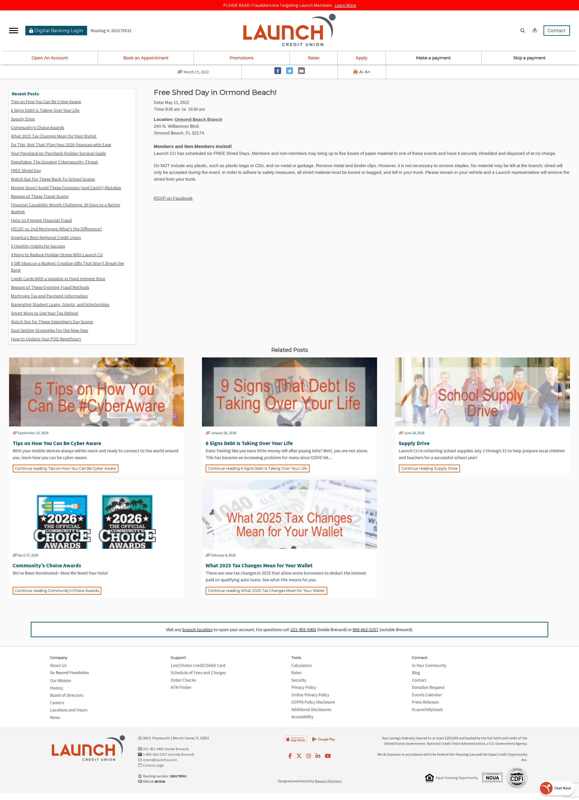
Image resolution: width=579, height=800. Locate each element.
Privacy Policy (303, 687)
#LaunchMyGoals (427, 709)
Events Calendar (427, 694)
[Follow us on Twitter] (299, 756)
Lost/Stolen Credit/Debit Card (198, 665)
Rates (313, 57)
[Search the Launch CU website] (522, 30)
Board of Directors (66, 695)
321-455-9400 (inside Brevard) (166, 749)
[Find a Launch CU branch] (534, 30)
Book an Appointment (145, 57)
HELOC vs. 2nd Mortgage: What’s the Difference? (56, 229)
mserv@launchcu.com (160, 759)
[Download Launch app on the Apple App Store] (295, 739)
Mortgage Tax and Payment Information (49, 296)
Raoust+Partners (328, 781)
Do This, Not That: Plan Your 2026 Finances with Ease (61, 144)
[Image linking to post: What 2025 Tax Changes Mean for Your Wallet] (289, 528)
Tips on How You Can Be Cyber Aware (46, 101)
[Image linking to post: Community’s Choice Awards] (96, 528)
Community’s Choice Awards (37, 127)
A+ (367, 71)
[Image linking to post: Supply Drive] (482, 406)
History (56, 688)
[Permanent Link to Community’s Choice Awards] (15, 555)
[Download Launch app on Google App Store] (323, 738)
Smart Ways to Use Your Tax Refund (44, 313)
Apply (362, 57)
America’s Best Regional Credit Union (46, 237)
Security (298, 680)
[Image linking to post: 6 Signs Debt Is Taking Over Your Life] (289, 406)
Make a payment (433, 57)
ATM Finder (181, 687)
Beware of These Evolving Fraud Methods (50, 287)
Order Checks (183, 680)
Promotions (242, 57)
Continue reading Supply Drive (429, 468)
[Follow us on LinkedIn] (318, 756)
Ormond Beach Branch (198, 119)
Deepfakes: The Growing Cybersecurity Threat (54, 162)
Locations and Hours (68, 710)
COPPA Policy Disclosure (313, 702)
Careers (57, 702)
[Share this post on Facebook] (277, 70)
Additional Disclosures (311, 709)
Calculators (301, 665)
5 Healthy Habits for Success (38, 246)
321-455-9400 (303, 629)
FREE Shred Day (26, 170)
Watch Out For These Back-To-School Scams (53, 179)
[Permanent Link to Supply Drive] (401, 433)
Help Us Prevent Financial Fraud (41, 220)
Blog (416, 672)
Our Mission (60, 680)
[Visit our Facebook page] (290, 756)
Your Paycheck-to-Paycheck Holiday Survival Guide (58, 153)
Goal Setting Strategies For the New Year (49, 330)
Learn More (345, 5)
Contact (557, 30)
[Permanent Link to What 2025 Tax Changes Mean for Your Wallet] (208, 555)
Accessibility (302, 716)
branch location (197, 629)
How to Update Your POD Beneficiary (46, 339)
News (55, 717)
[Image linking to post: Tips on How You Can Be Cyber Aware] (96, 406)
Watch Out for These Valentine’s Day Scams (52, 321)
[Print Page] (356, 71)
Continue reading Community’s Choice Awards (57, 591)
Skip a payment (529, 57)
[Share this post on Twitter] (289, 70)
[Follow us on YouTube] (328, 756)
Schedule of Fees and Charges (198, 672)
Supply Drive (23, 119)
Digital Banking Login (58, 30)
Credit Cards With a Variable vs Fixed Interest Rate (58, 278)
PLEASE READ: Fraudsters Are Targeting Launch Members (289, 5)
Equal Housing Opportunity (457, 777)
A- (361, 71)
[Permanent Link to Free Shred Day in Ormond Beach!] (180, 71)
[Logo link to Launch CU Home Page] (289, 31)
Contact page (153, 765)
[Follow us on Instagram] (308, 756)
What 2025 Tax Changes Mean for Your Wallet (54, 136)
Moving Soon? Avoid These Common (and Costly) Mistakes (66, 187)
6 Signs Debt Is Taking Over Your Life (45, 110)
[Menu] (13, 31)
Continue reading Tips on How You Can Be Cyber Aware (65, 468)
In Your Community (429, 665)
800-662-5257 (365, 629)
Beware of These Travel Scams (40, 196)
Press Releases (425, 702)
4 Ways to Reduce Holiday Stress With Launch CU (57, 254)
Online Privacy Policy (310, 694)
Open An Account (50, 57)
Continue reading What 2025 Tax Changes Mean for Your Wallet (266, 591)
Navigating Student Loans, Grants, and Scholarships (60, 304)
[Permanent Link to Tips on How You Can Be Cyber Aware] (15, 433)
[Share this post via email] (301, 70)
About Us (58, 665)
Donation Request (428, 687)
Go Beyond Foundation (69, 672)
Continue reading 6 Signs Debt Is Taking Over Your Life (257, 468)
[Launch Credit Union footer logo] (88, 748)
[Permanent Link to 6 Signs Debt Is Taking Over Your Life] (208, 433)
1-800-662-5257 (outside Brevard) (168, 754)
